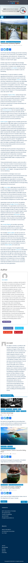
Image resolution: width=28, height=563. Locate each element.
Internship (4, 552)
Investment (10, 446)
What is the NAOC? (6, 529)
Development (9, 409)
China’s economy (7, 110)
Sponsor (4, 551)
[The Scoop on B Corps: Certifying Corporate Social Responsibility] (14, 473)
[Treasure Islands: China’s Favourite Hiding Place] (14, 436)
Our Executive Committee (8, 531)
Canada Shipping (7, 224)
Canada (3, 409)
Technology (23, 411)
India (19, 409)
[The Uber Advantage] (14, 403)
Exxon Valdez (7, 187)
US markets (14, 68)
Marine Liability (11, 232)
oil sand (18, 79)
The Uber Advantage (7, 413)
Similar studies (4, 121)
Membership (5, 547)
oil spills (7, 169)
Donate (3, 549)
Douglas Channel (14, 204)
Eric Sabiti (3, 41)
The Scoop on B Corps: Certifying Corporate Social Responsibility (11, 487)
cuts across (18, 249)
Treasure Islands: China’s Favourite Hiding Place (13, 451)
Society (17, 411)
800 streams (17, 214)
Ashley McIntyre (4, 484)
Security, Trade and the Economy (13, 41)
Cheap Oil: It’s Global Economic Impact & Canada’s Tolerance (24, 502)
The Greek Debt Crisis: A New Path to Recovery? (4, 501)
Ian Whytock (3, 446)
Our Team (4, 533)
